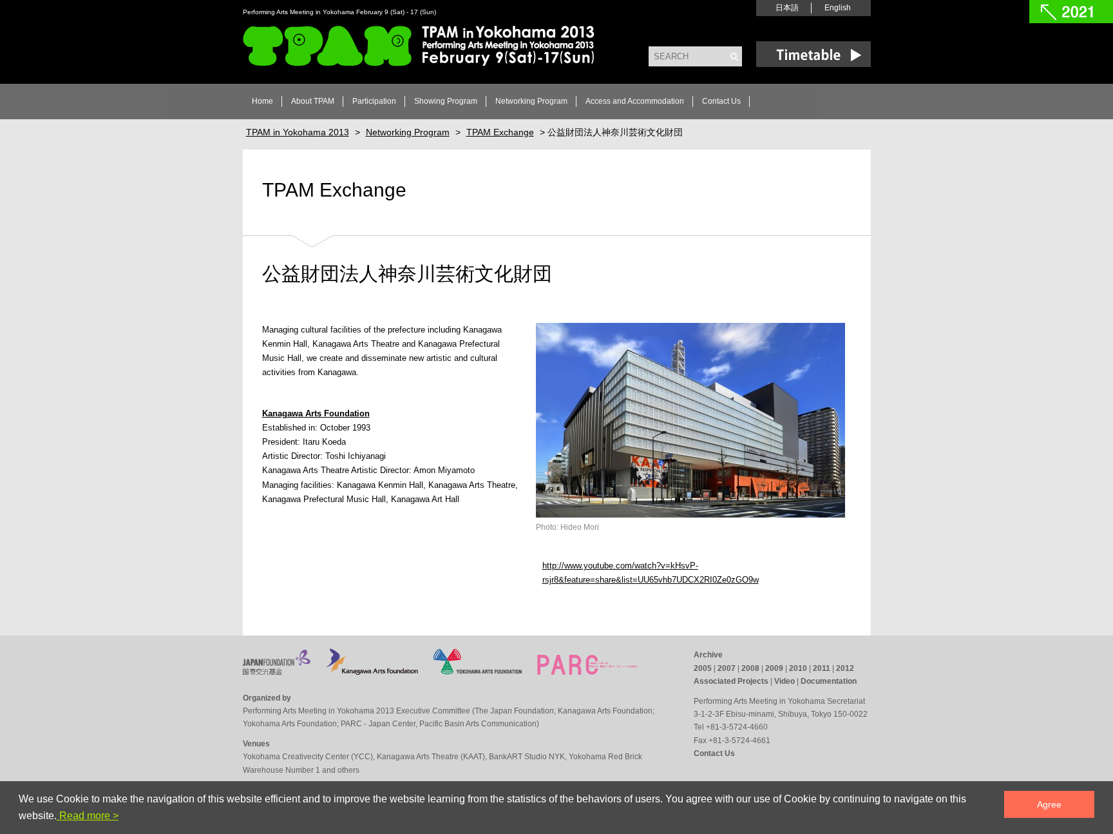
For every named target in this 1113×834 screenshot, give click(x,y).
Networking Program (531, 101)
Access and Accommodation (634, 101)
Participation (374, 101)
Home (262, 101)
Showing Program (445, 101)
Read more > (88, 815)
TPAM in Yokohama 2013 (419, 46)
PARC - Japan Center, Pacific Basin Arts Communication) (440, 723)
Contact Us (721, 101)
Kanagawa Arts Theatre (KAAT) (431, 756)
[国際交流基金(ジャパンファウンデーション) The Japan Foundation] (276, 671)
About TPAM (312, 101)
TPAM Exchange (334, 189)
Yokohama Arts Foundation (290, 723)
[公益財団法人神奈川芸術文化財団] (372, 671)
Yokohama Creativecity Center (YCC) (308, 756)
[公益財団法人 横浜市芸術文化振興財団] (477, 671)
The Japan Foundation (514, 710)
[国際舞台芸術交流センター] (587, 671)
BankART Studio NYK (527, 756)
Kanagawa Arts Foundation (605, 710)
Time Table (813, 54)
